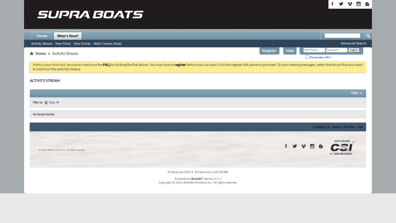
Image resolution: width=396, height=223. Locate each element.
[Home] (90, 14)
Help (290, 51)
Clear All (54, 102)
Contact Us (321, 127)
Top (360, 127)
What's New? (68, 36)
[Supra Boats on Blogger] (367, 4)
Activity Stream (41, 43)
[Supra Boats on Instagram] (359, 4)
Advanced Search (353, 43)
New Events (82, 43)
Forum (42, 36)
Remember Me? (320, 57)
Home (41, 53)
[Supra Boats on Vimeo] (350, 4)
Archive (349, 127)
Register (269, 51)
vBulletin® (197, 179)
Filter (355, 93)
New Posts (63, 43)
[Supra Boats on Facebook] (332, 4)
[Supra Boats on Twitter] (341, 4)
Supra (336, 127)
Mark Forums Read (107, 43)
